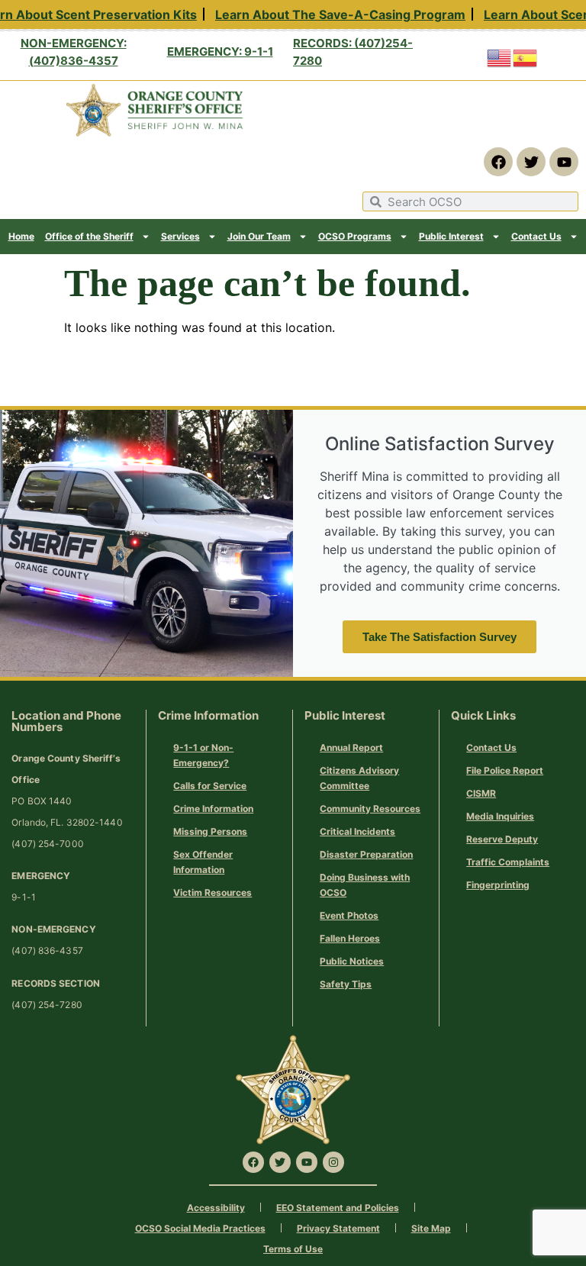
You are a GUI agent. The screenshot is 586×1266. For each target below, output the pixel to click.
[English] (500, 56)
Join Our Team (259, 236)
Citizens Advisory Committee (359, 778)
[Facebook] (498, 161)
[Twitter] (531, 161)
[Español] (526, 56)
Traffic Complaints (507, 862)
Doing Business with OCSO (365, 884)
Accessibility (216, 1207)
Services (180, 236)
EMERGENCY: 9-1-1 (220, 51)
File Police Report (504, 770)
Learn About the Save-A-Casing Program (336, 15)
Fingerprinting (498, 885)
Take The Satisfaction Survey (439, 636)
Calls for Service (209, 785)
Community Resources (370, 808)
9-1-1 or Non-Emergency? (203, 755)
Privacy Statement (338, 1228)
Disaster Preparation (366, 854)
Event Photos (349, 915)
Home (21, 236)
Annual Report (351, 747)
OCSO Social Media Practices (200, 1228)
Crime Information (213, 808)
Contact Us (536, 236)
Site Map (431, 1228)
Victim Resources (212, 892)
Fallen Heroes (350, 938)
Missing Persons (210, 831)
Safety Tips (346, 984)
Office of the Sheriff (89, 236)
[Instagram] (333, 1162)
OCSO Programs (354, 236)
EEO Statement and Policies (337, 1207)
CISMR (481, 793)
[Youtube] (563, 161)
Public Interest (451, 236)
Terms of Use (293, 1249)
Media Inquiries (500, 816)
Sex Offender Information (203, 862)
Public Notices (352, 961)
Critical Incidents (357, 831)
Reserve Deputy (502, 839)
